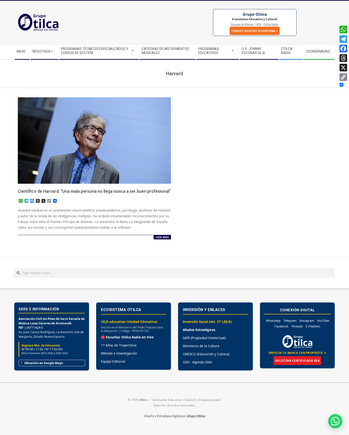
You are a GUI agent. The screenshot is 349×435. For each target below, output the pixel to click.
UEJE (258, 24)
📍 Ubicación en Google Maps (41, 363)
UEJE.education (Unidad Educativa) (129, 321)
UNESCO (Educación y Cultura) (206, 354)
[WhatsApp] (343, 29)
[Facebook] (343, 48)
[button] (335, 421)
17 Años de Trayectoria (119, 345)
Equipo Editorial (113, 361)
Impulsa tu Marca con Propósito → (297, 353)
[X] (343, 67)
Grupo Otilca (255, 14)
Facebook (281, 326)
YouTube (323, 320)
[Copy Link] (343, 77)
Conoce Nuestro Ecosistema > (254, 31)
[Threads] (343, 58)
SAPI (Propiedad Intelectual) (204, 338)
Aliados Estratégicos (199, 329)
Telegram (290, 320)
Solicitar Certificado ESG (297, 361)
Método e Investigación (119, 353)
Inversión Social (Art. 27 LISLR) (207, 321)
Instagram (306, 320)
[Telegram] (343, 39)
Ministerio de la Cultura (201, 346)
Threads (297, 326)
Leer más (162, 237)
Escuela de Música (242, 24)
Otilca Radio (271, 24)
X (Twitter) (313, 326)
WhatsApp (273, 320)
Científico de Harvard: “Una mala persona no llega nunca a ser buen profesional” (94, 191)
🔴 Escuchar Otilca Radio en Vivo (127, 337)
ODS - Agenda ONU (197, 362)
